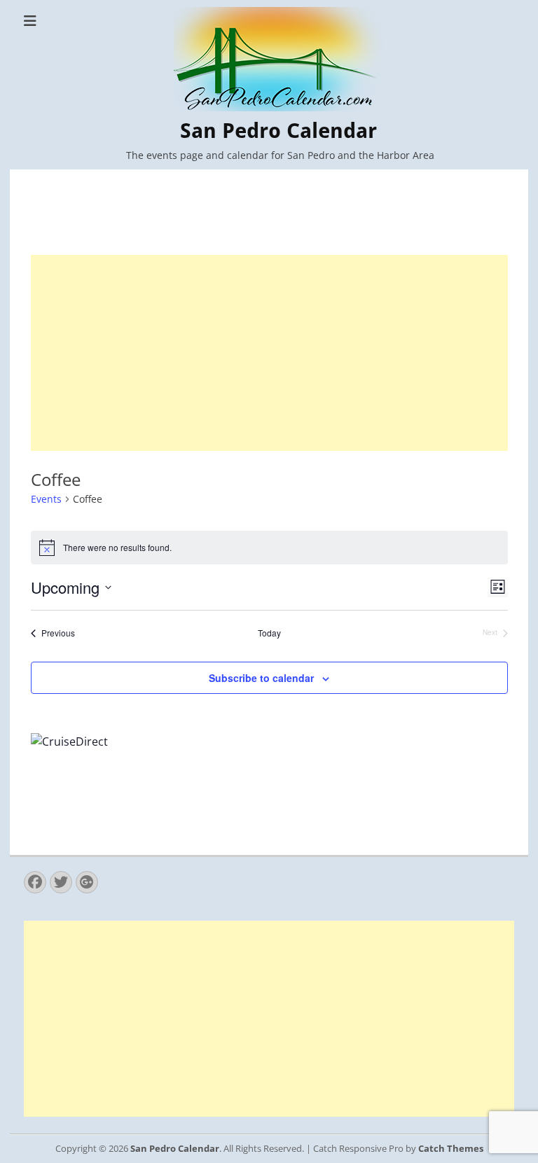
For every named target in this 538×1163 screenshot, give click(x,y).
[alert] (269, 547)
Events (46, 499)
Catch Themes (450, 1148)
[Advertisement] (269, 353)
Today (269, 633)
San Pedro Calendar (278, 130)
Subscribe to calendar (261, 678)
